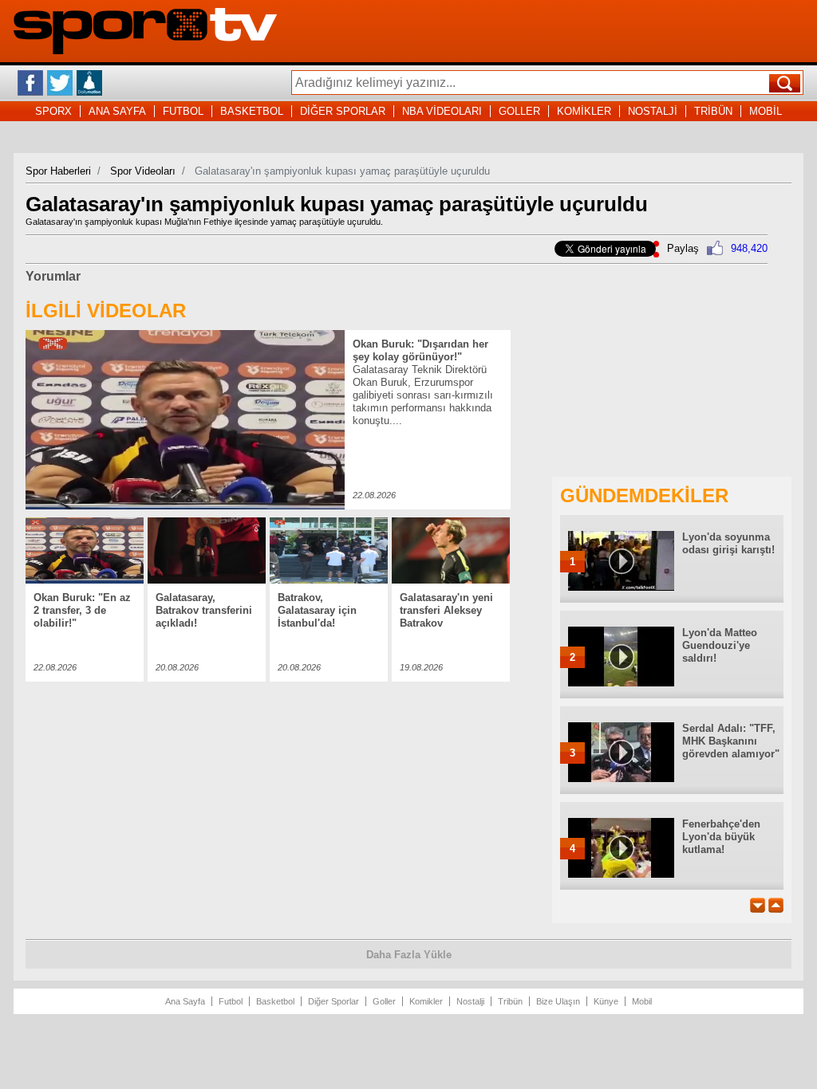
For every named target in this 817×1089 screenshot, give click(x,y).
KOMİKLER (584, 111)
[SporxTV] (145, 51)
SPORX (53, 111)
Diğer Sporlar (333, 1001)
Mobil (642, 1001)
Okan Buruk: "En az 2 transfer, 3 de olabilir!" (82, 610)
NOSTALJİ (652, 111)
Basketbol (275, 1001)
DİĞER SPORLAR (342, 111)
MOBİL (765, 111)
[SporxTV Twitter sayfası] (60, 83)
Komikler (426, 1001)
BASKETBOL (251, 111)
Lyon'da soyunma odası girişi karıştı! (728, 543)
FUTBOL (183, 111)
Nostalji (470, 1001)
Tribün (510, 1001)
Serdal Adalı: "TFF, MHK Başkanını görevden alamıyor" (731, 741)
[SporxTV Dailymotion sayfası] (89, 83)
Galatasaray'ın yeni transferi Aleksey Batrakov (446, 610)
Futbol (231, 1001)
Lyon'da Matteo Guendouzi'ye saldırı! (719, 645)
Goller (384, 1001)
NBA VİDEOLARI (442, 111)
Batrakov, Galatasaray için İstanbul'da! (317, 610)
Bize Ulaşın (558, 1001)
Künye (606, 1001)
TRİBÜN (713, 111)
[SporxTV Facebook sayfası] (30, 83)
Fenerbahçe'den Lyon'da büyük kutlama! (721, 836)
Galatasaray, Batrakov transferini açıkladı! (204, 610)
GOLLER (519, 111)
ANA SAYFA (117, 111)
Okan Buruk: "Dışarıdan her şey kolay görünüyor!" (420, 350)
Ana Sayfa (185, 1001)
